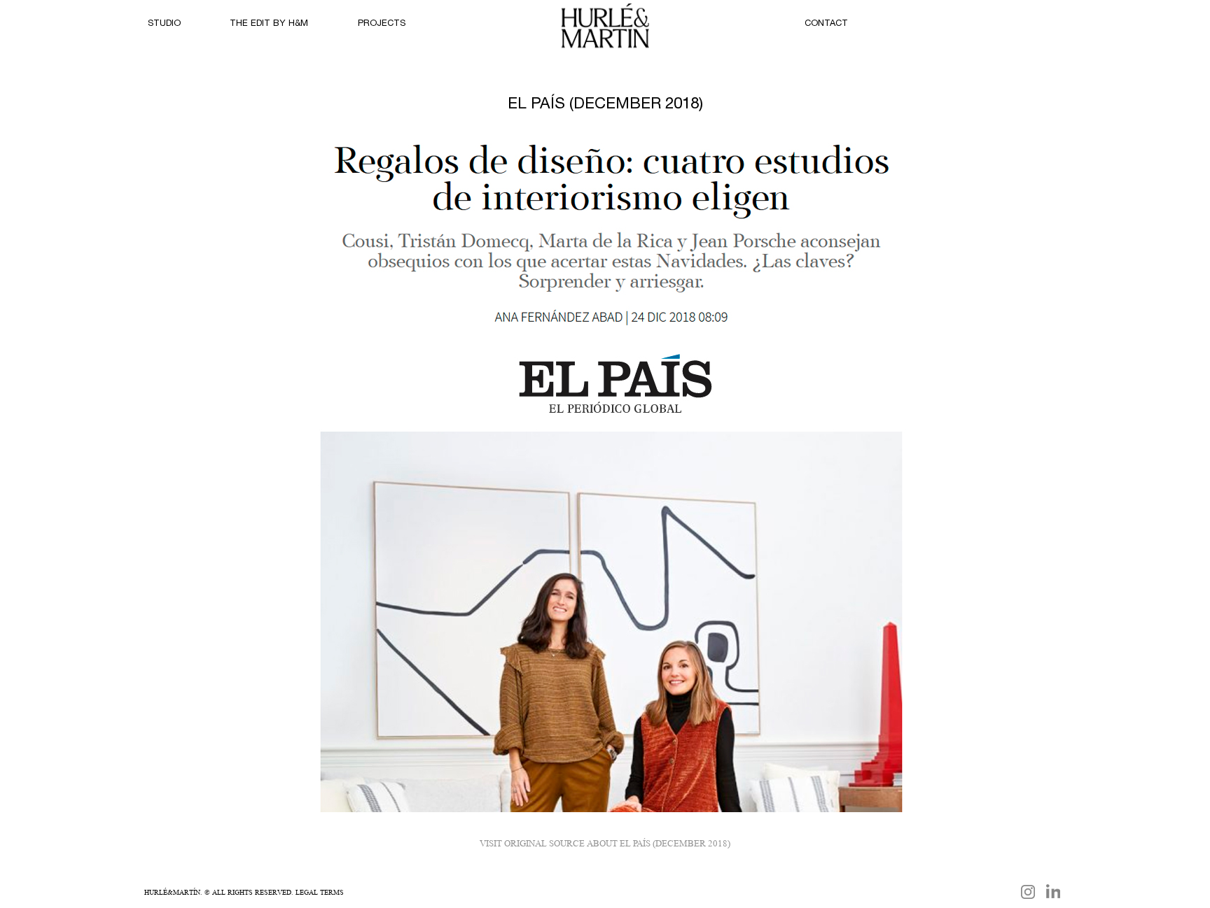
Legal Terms (319, 892)
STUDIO (164, 24)
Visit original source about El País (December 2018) (605, 843)
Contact (826, 24)
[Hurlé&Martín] (605, 30)
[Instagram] (1028, 892)
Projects (381, 24)
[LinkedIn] (1053, 891)
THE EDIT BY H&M (269, 24)
